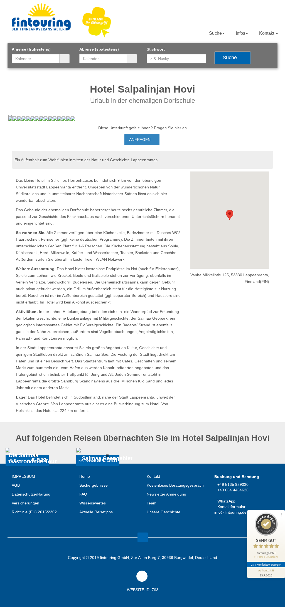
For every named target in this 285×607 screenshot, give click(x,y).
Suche (215, 33)
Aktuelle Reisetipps (96, 512)
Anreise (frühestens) (31, 49)
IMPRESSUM (23, 476)
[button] (229, 215)
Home (84, 476)
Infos (240, 33)
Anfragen (140, 139)
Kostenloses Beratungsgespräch (175, 485)
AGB (16, 485)
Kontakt (267, 33)
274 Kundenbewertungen (266, 564)
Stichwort (156, 49)
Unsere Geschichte (163, 512)
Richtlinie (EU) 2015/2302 (34, 512)
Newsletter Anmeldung (166, 494)
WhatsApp (226, 501)
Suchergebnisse (93, 485)
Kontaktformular (231, 506)
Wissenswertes (92, 503)
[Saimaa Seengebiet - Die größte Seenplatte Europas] (107, 450)
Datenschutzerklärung (31, 494)
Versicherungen (25, 503)
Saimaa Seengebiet (107, 458)
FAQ (83, 494)
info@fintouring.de (230, 512)
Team (151, 503)
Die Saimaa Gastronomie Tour (33, 458)
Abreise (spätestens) (99, 49)
